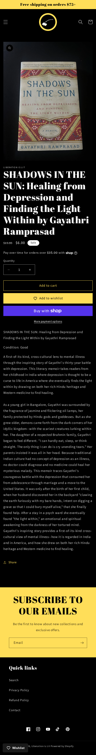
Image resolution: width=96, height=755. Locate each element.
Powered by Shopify (62, 746)
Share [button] (12, 562)
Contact (14, 710)
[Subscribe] (82, 643)
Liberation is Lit (40, 746)
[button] (5, 22)
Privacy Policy (19, 690)
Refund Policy (19, 700)
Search (14, 680)
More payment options (48, 321)
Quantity (9, 261)
